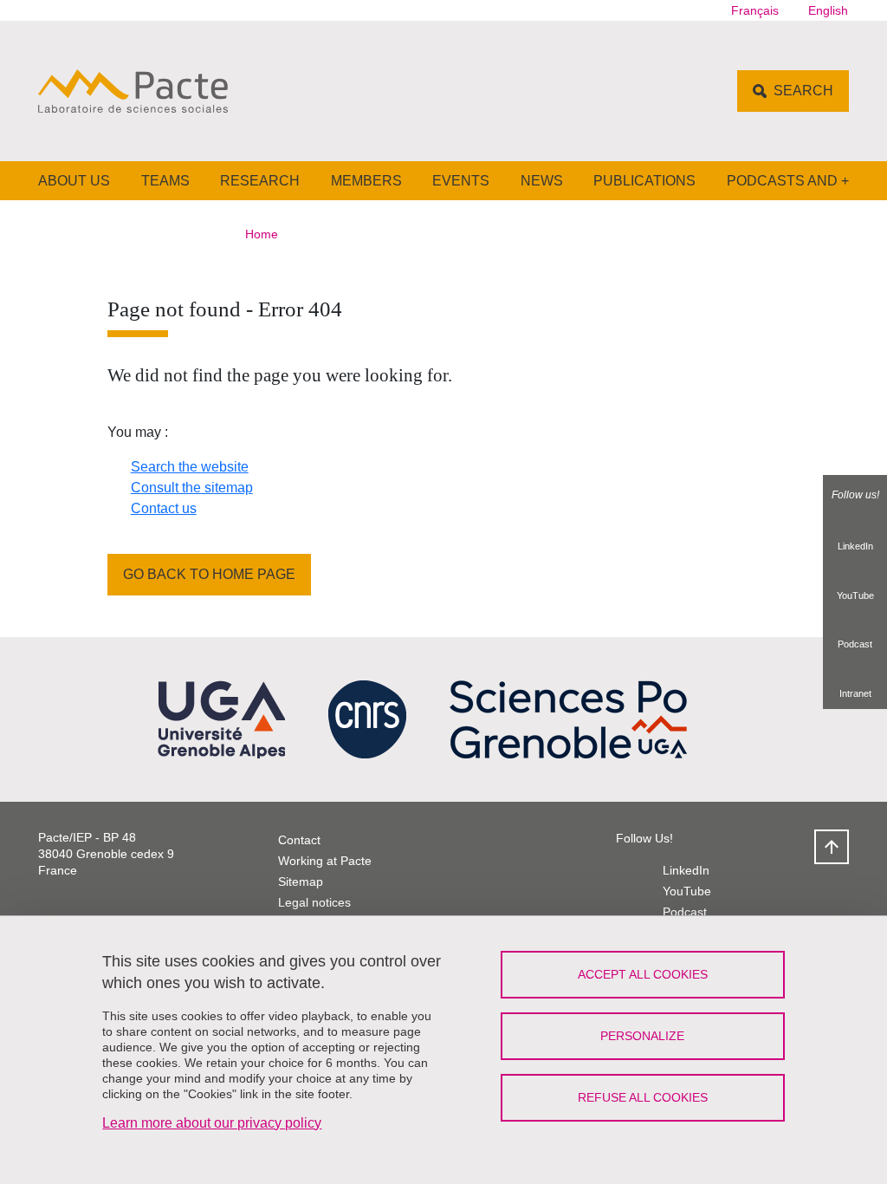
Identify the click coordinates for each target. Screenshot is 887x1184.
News (542, 180)
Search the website (190, 466)
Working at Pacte (325, 861)
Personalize (642, 1036)
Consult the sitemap (192, 487)
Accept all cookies (643, 974)
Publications (644, 180)
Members (366, 180)
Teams (165, 180)
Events (460, 180)
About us (74, 180)
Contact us (164, 508)
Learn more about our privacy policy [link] (211, 1123)
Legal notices (314, 902)
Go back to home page (209, 574)
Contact (299, 840)
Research (260, 180)
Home (261, 234)
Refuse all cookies (643, 1097)
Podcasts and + (788, 180)
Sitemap (300, 881)
